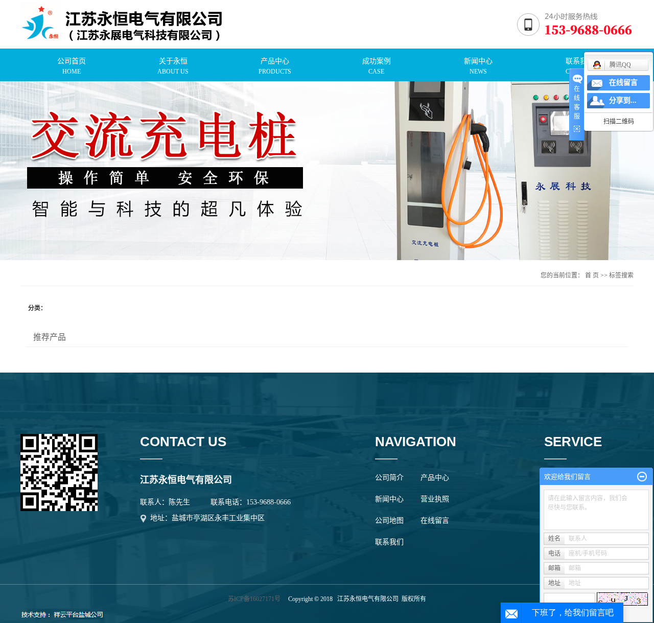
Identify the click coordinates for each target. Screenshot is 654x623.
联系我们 (389, 542)
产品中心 (435, 477)
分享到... (623, 100)
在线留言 (435, 520)
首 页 (592, 275)
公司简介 (389, 477)
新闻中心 (389, 499)
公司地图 (389, 520)
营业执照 (435, 499)
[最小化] (642, 477)
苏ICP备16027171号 (254, 599)
